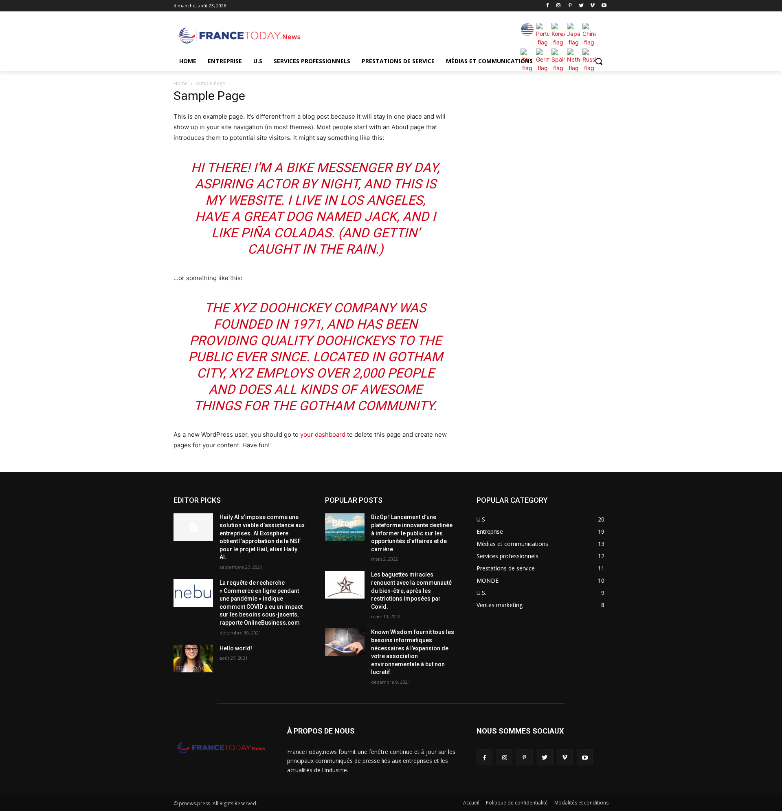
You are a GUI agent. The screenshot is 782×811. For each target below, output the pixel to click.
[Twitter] (581, 6)
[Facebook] (547, 6)
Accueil (471, 802)
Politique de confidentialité (517, 802)
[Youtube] (603, 6)
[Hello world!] (193, 658)
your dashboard (322, 434)
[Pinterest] (570, 6)
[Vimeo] (592, 6)
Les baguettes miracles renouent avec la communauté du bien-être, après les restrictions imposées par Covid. (411, 590)
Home (181, 83)
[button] (598, 61)
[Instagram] (558, 6)
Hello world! (236, 648)
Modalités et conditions (581, 802)
